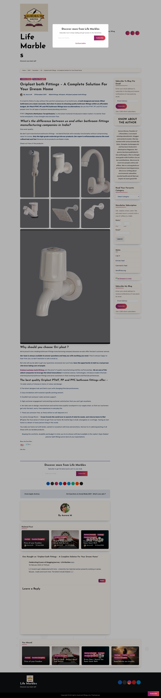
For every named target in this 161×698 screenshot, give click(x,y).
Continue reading (80, 43)
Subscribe (99, 38)
